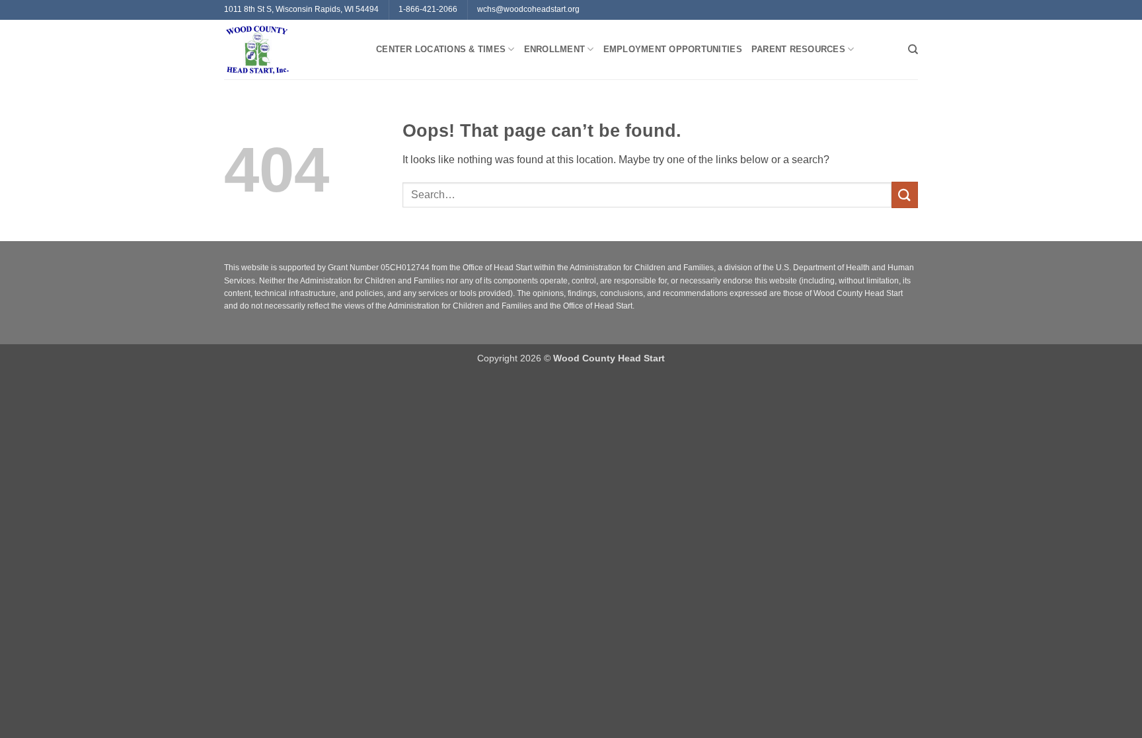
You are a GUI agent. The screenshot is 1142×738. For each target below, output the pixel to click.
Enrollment (555, 49)
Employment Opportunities (672, 49)
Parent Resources (798, 49)
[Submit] (905, 194)
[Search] (913, 49)
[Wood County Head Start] (290, 49)
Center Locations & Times (441, 49)
